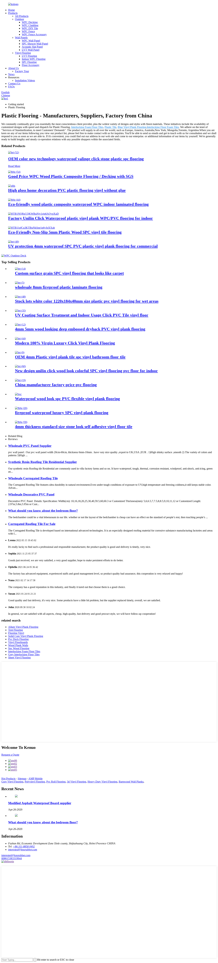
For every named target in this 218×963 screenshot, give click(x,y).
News (11, 74)
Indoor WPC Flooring (33, 59)
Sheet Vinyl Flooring (19, 657)
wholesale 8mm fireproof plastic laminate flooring (58, 287)
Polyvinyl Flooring (35, 781)
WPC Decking (30, 22)
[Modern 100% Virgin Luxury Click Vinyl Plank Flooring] (20, 338)
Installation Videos (25, 80)
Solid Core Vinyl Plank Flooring (25, 636)
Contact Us (14, 83)
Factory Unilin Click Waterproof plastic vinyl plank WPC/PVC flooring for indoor (80, 218)
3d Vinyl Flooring (76, 781)
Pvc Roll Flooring (56, 781)
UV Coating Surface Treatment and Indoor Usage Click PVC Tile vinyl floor (81, 315)
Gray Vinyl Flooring (12, 781)
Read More (14, 166)
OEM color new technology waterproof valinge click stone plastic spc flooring (76, 159)
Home (11, 10)
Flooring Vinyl (16, 633)
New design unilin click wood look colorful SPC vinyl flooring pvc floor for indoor (86, 371)
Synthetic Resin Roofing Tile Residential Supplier (42, 462)
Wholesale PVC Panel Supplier (29, 446)
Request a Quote (10, 754)
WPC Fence (28, 31)
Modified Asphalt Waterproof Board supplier (39, 803)
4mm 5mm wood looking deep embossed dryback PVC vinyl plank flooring (80, 329)
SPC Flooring (29, 62)
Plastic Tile (110, 127)
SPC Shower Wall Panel (35, 43)
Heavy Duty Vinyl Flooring (102, 781)
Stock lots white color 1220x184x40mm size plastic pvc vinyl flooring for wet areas (86, 301)
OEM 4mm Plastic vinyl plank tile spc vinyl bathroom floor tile (70, 357)
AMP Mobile (35, 778)
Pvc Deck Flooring (18, 639)
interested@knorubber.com (15, 855)
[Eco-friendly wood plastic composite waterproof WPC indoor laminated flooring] (14, 199)
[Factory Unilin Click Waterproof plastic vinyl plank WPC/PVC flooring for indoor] (33, 213)
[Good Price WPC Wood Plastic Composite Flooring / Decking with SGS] (14, 171)
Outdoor (19, 19)
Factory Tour (22, 71)
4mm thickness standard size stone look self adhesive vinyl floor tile (73, 426)
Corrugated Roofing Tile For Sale (31, 524)
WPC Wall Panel (31, 40)
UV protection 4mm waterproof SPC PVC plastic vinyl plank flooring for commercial (83, 246)
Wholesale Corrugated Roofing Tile (33, 478)
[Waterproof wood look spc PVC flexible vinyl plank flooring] (18, 394)
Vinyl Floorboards (18, 642)
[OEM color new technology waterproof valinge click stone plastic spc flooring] (13, 152)
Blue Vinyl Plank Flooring (132, 127)
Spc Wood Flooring (18, 648)
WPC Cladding (30, 25)
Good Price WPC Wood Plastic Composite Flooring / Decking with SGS (70, 176)
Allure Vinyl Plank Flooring (23, 626)
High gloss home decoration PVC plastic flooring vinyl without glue (67, 190)
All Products (21, 16)
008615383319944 (11, 858)
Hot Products (8, 778)
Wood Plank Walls (18, 645)
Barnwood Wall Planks (131, 781)
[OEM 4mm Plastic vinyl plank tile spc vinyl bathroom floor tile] (19, 352)
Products (13, 13)
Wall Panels (21, 37)
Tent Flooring (15, 629)
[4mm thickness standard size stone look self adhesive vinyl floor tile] (21, 422)
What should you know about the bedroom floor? (43, 510)
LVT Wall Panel (30, 49)
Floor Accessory (30, 65)
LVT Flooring (29, 55)
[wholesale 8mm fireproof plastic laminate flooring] (19, 282)
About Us (13, 68)
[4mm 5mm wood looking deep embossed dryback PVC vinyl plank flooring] (20, 324)
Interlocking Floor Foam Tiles (163, 127)
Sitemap (22, 778)
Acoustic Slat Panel (32, 46)
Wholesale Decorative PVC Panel (31, 494)
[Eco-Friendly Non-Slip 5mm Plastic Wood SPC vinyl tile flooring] (31, 227)
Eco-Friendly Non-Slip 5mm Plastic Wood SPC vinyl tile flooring (65, 232)
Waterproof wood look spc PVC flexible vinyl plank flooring (67, 398)
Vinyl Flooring (23, 52)
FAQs (11, 86)
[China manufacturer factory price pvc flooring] (20, 380)
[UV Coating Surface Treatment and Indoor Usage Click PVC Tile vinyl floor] (20, 310)
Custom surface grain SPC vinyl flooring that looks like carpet (69, 273)
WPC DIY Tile (30, 28)
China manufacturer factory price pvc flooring (56, 385)
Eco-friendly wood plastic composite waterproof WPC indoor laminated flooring (78, 204)
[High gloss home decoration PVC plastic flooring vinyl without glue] (11, 185)
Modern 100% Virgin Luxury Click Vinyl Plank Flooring (65, 343)
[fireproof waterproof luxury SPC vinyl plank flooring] (21, 408)
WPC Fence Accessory (34, 34)
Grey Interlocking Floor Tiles (24, 654)
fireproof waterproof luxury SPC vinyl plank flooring (61, 412)
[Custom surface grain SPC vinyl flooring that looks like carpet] (20, 268)
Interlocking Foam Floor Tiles (87, 127)
